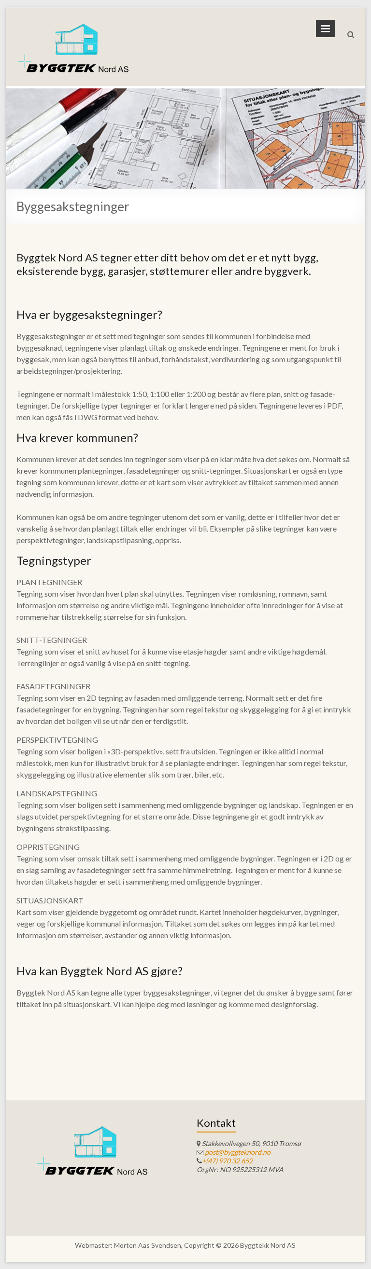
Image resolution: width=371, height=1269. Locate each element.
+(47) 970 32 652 (227, 1161)
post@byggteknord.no (238, 1152)
